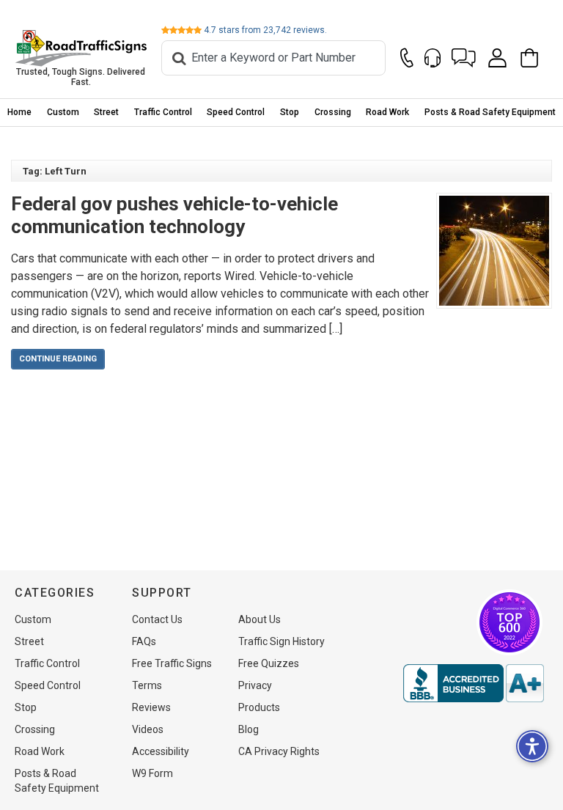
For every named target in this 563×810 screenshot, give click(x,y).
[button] (464, 57)
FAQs (144, 641)
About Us (259, 619)
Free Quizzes (268, 663)
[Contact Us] (406, 58)
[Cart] (533, 57)
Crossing (332, 112)
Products (259, 707)
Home (19, 112)
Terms (147, 685)
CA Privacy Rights (279, 751)
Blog (248, 729)
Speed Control (236, 112)
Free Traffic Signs (172, 663)
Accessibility (160, 751)
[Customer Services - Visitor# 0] (432, 57)
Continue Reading (58, 359)
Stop (289, 112)
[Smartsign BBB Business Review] (473, 683)
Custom (63, 112)
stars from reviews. (265, 30)
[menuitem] (20, 112)
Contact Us (157, 619)
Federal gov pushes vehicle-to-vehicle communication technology (174, 215)
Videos (147, 729)
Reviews (151, 707)
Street (106, 112)
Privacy (255, 685)
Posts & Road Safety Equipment (490, 112)
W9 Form (152, 773)
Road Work (387, 112)
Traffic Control (163, 112)
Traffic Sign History (281, 641)
